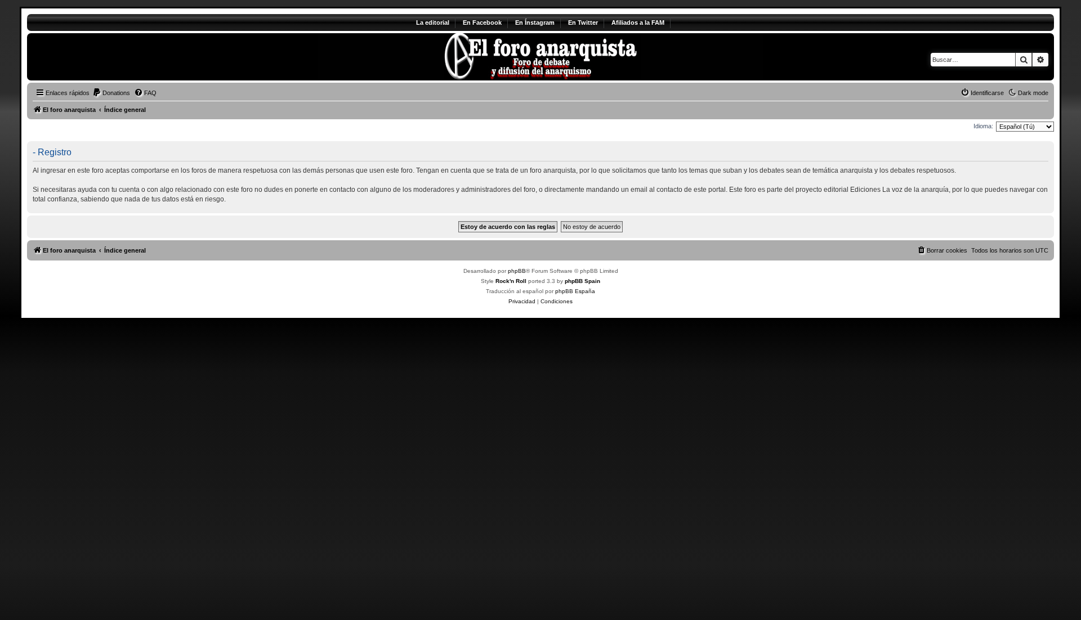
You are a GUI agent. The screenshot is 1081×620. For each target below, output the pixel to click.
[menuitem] (111, 93)
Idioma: (983, 126)
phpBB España (575, 291)
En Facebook (482, 22)
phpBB (517, 271)
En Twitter (583, 22)
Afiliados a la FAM (637, 22)
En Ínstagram (535, 22)
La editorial (432, 22)
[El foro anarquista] (121, 57)
